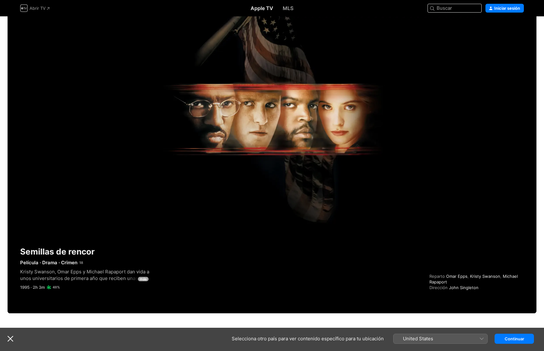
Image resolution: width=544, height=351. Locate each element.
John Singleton (464, 287)
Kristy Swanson (485, 276)
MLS (288, 8)
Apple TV (262, 8)
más (143, 279)
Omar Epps (457, 276)
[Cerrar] (10, 339)
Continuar (514, 338)
